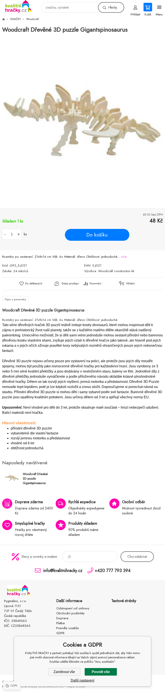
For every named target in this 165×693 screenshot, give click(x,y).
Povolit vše (101, 672)
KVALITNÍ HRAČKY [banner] (21, 6)
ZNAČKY (15, 19)
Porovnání (95, 283)
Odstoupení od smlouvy (72, 608)
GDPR (60, 633)
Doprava (62, 618)
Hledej (112, 7)
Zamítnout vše (64, 672)
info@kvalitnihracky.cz (62, 570)
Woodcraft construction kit (116, 271)
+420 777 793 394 (113, 570)
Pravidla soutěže (67, 628)
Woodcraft (32, 19)
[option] (82, 121)
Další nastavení (82, 680)
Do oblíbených (33, 283)
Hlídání (130, 283)
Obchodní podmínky (70, 613)
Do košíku (97, 234)
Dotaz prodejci (70, 283)
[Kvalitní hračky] (3, 19)
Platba (60, 623)
